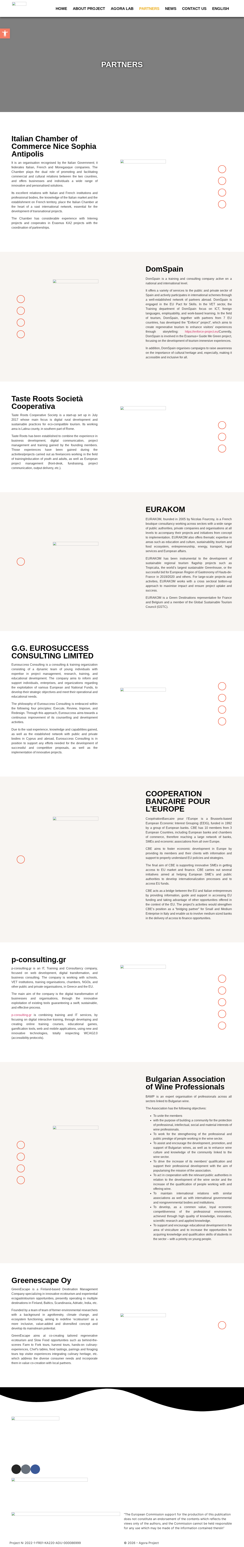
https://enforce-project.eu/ (202, 331)
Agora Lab (122, 8)
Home (61, 8)
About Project (89, 8)
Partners (149, 8)
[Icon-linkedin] (222, 204)
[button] (5, 33)
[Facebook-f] (222, 181)
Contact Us (194, 8)
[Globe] (222, 169)
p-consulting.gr (21, 1015)
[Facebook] (222, 990)
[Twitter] (222, 721)
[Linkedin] (21, 1169)
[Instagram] (222, 193)
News (170, 8)
